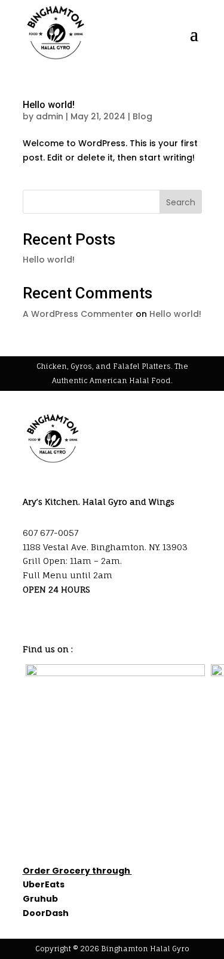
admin (49, 116)
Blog (142, 116)
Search (180, 202)
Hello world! (49, 104)
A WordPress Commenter (78, 314)
